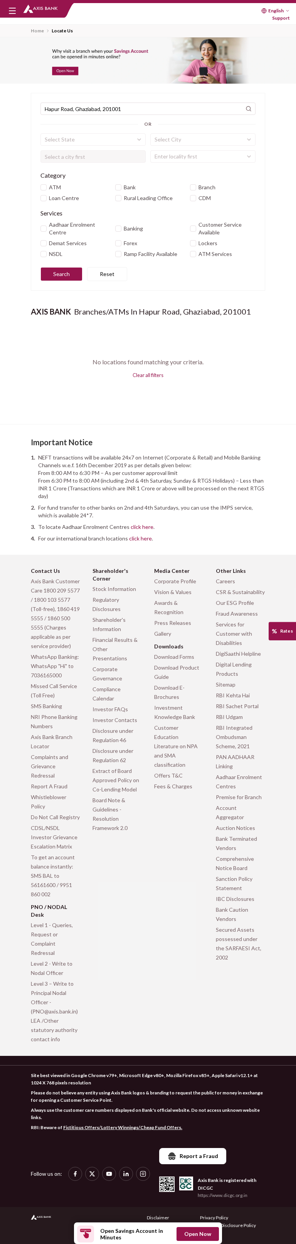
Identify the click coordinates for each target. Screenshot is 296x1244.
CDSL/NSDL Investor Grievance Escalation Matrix (54, 837)
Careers (225, 581)
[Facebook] (75, 1174)
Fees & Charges (173, 786)
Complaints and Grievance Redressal (49, 766)
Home (37, 31)
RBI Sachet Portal (237, 706)
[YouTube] (109, 1174)
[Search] (248, 108)
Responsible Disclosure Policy (225, 1225)
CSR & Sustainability (240, 592)
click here (142, 527)
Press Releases (172, 622)
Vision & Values (173, 592)
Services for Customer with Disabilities (234, 633)
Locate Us (62, 31)
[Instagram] (143, 1174)
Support (281, 18)
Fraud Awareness (237, 613)
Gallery (162, 633)
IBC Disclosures (235, 899)
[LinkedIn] (126, 1174)
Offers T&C (168, 775)
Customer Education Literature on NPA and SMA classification (176, 746)
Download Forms (174, 656)
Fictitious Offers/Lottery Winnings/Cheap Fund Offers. (122, 1127)
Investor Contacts (114, 720)
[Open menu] (12, 11)
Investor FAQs (110, 709)
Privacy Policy (214, 1217)
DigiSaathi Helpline (238, 653)
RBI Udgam (229, 717)
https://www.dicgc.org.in (222, 1195)
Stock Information (114, 589)
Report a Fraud (199, 1156)
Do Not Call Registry (55, 817)
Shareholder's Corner (110, 574)
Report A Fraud (49, 786)
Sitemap (225, 684)
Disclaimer (158, 1217)
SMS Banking (46, 706)
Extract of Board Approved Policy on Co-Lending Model (115, 780)
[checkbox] (43, 187)
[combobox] (93, 139)
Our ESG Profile (235, 602)
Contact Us (45, 570)
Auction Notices (235, 828)
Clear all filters (148, 375)
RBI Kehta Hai (233, 695)
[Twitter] (92, 1174)
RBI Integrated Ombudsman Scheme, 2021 (234, 736)
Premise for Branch (239, 797)
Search (61, 274)
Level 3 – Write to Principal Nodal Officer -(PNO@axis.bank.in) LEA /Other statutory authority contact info (54, 1011)
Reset (107, 274)
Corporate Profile (175, 581)
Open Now (197, 1234)
